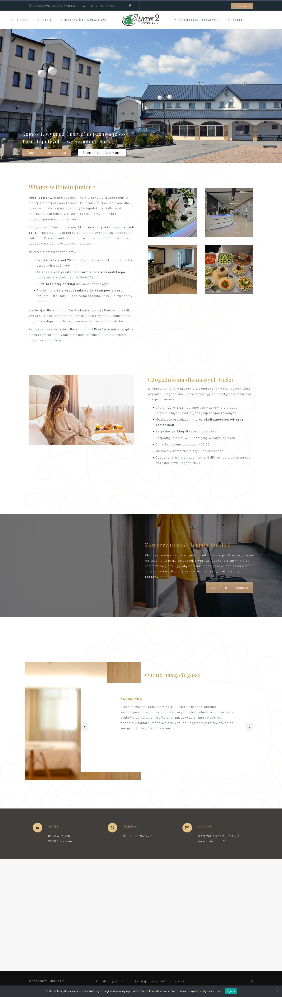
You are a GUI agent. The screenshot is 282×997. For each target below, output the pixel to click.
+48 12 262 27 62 (100, 5)
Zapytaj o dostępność (229, 588)
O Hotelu (21, 20)
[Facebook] (130, 5)
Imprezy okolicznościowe (86, 20)
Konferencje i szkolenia (198, 20)
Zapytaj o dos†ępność (46, 153)
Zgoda (231, 991)
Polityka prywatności (111, 981)
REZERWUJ (242, 5)
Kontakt (237, 20)
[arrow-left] (84, 727)
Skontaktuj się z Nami (101, 153)
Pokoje (46, 20)
